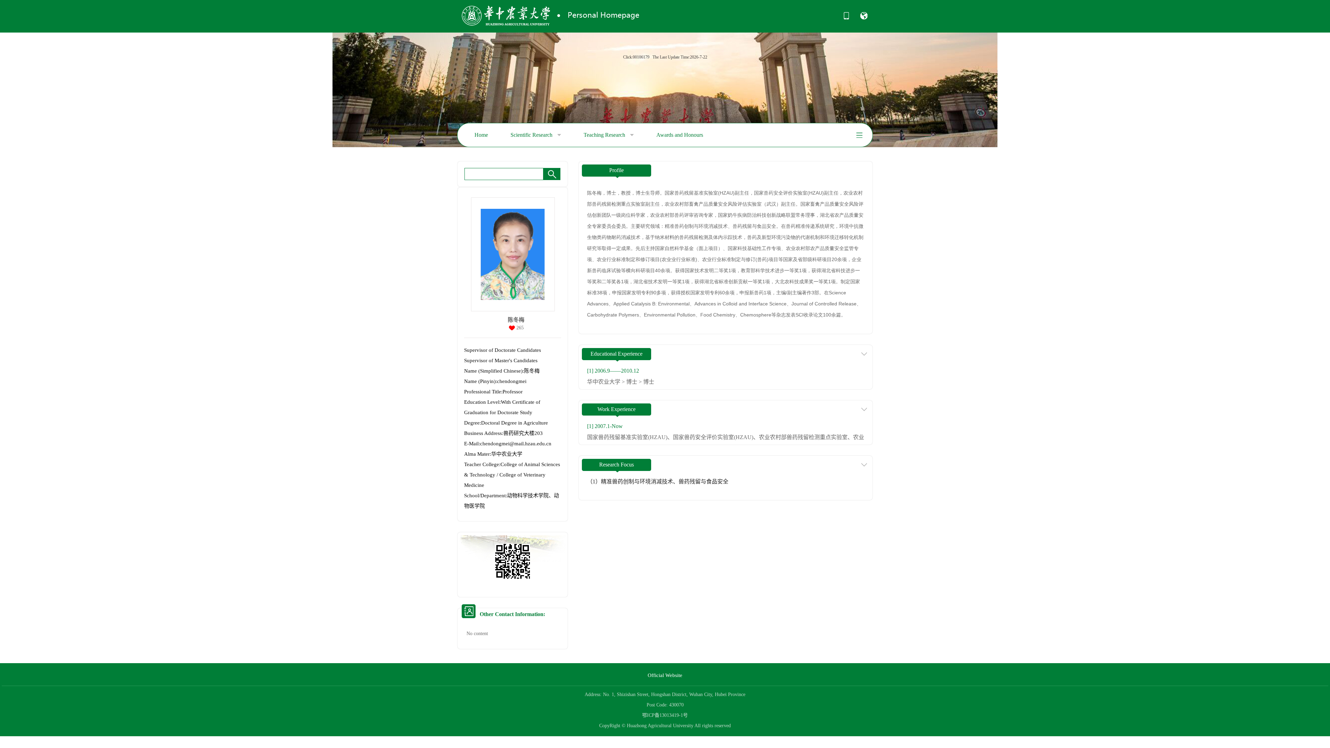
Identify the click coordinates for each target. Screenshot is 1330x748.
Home (481, 135)
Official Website (665, 675)
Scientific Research (532, 135)
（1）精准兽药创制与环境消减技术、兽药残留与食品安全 (657, 481)
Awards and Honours (679, 135)
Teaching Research (605, 135)
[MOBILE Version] (846, 18)
